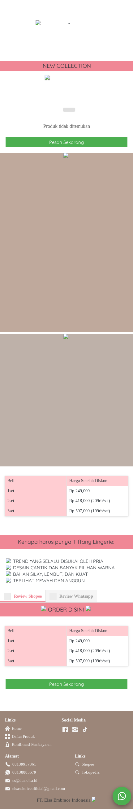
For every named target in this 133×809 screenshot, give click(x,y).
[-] (65, 730)
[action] (122, 796)
